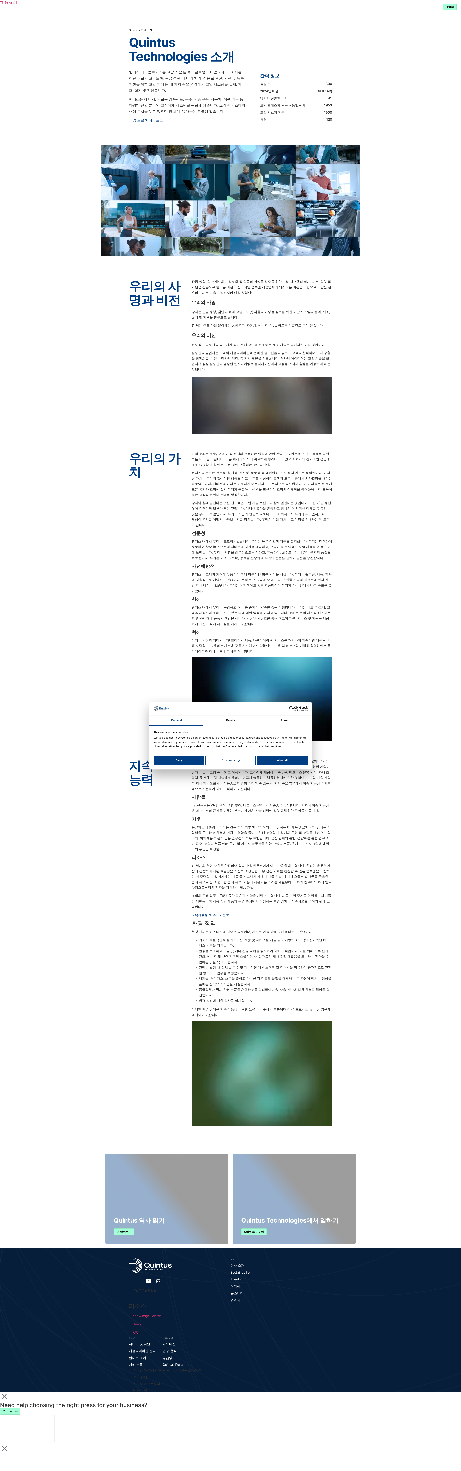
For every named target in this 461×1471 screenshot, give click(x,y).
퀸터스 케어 (137, 1358)
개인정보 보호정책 (146, 1384)
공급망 (167, 1358)
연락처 (235, 1300)
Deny (179, 760)
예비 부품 (136, 1365)
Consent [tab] (176, 720)
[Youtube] (148, 1281)
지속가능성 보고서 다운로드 (212, 915)
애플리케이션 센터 (142, 1351)
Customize (228, 760)
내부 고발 (140, 1390)
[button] (230, 200)
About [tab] (284, 720)
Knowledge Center (220, 7)
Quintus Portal (173, 1365)
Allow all (282, 760)
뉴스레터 (236, 1293)
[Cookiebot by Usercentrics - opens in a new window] (292, 708)
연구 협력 (169, 1351)
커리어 (235, 1286)
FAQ (136, 1332)
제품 (173, 7)
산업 (191, 7)
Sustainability (240, 1272)
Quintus (133, 30)
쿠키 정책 (140, 1378)
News (137, 1324)
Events (235, 1279)
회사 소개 (237, 1265)
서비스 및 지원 (276, 7)
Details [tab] (230, 720)
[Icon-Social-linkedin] (158, 1281)
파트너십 (248, 7)
